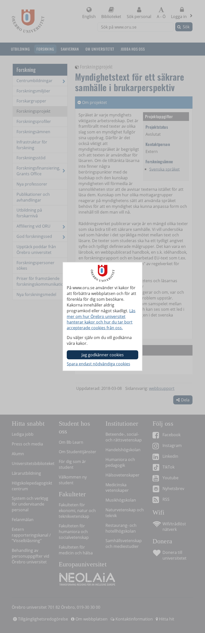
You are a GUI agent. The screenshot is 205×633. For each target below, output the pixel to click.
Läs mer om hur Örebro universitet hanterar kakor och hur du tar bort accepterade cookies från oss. (101, 319)
